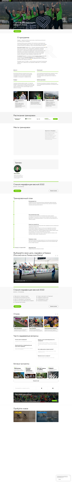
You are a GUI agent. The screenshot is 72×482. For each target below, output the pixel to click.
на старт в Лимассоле (29, 57)
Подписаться (54, 400)
